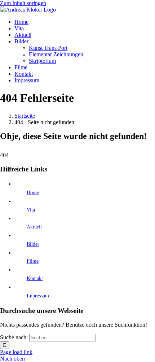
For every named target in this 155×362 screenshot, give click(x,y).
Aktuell (34, 227)
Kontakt (35, 278)
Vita (31, 210)
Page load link (16, 352)
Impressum (38, 295)
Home (33, 192)
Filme (33, 261)
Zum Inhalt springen (23, 3)
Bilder (33, 244)
